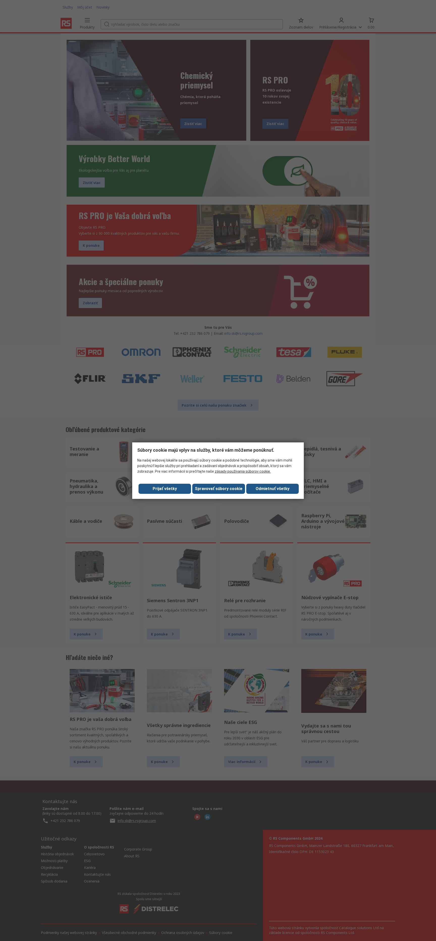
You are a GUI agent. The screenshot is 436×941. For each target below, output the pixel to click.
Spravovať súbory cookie (218, 488)
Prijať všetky (165, 488)
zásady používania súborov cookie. (243, 471)
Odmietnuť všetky (272, 488)
